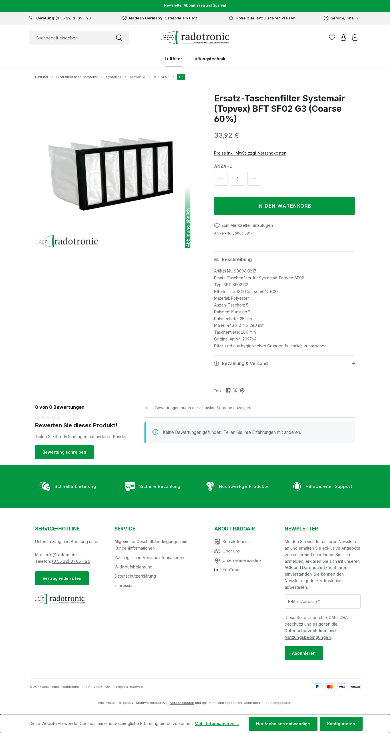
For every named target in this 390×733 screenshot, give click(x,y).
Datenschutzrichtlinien (324, 567)
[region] (113, 171)
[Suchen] (119, 38)
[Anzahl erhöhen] (254, 179)
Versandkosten (182, 703)
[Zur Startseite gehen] (195, 37)
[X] (235, 390)
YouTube (231, 569)
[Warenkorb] (355, 37)
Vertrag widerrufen (62, 578)
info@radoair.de (61, 554)
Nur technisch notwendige (283, 723)
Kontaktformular (237, 541)
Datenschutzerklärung (135, 576)
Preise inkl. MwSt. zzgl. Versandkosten (250, 153)
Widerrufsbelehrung (133, 566)
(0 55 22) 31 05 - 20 (71, 561)
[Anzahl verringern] (221, 179)
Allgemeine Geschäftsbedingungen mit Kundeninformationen (150, 544)
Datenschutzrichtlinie (306, 630)
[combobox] (69, 38)
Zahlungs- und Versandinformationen (149, 557)
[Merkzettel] (332, 37)
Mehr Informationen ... (217, 723)
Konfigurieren (341, 723)
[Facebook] (229, 390)
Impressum (124, 585)
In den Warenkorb (285, 206)
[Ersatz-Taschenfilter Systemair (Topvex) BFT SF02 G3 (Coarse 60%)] (112, 170)
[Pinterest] (243, 390)
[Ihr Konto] (343, 37)
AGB (289, 567)
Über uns (231, 550)
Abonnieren (303, 653)
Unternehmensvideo (242, 560)
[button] (284, 259)
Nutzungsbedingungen (308, 637)
